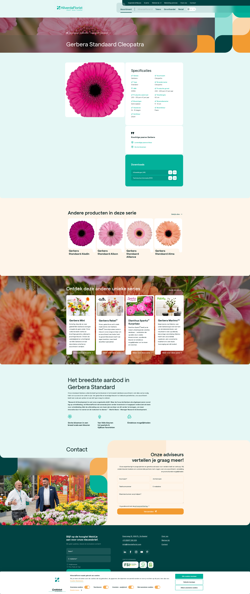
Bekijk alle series (175, 290)
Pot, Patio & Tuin (75, 567)
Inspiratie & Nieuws (134, 3)
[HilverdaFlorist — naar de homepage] (69, 6)
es (194, 9)
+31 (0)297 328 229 (129, 540)
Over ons (183, 3)
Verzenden (149, 511)
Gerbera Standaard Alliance (132, 255)
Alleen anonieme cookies (189, 588)
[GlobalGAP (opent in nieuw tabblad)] (143, 565)
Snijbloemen (84, 33)
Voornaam (123, 479)
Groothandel (169, 9)
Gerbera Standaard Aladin (79, 253)
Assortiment (126, 9)
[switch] (106, 587)
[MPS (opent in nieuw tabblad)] (150, 565)
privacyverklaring (141, 506)
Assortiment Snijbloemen (99, 33)
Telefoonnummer (125, 486)
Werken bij (155, 3)
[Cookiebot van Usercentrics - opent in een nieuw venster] (57, 590)
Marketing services (171, 3)
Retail (181, 9)
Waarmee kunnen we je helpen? (130, 494)
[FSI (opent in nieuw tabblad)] (130, 565)
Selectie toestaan (189, 582)
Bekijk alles (175, 214)
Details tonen (74, 590)
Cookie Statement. (76, 581)
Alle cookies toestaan (189, 576)
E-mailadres (157, 486)
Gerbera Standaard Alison (108, 253)
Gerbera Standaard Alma (164, 253)
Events (146, 3)
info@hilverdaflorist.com (131, 544)
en (191, 9)
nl (188, 9)
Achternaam (157, 479)
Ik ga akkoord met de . (134, 506)
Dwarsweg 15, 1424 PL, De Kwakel (134, 536)
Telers (158, 9)
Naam (70, 551)
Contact (193, 3)
